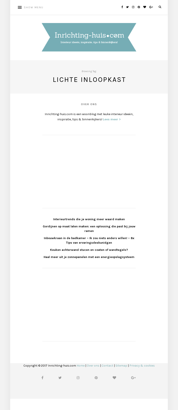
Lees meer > (112, 119)
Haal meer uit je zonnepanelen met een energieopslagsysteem (89, 257)
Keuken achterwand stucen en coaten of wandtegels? (89, 250)
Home (81, 365)
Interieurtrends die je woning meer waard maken (89, 219)
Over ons (93, 365)
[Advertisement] (74, 171)
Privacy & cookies (142, 365)
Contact (107, 365)
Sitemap (121, 365)
